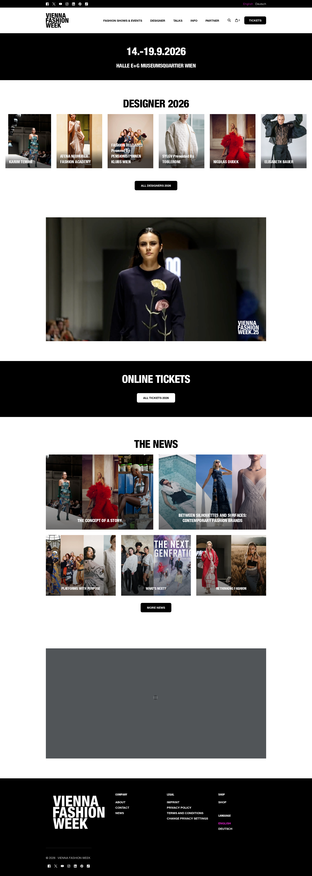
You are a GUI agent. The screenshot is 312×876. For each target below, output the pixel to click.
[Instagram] (67, 3)
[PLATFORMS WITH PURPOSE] (81, 565)
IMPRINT (173, 802)
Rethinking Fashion (231, 588)
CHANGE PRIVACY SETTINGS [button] (187, 818)
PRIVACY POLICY (179, 807)
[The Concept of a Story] (99, 492)
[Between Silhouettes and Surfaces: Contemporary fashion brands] (212, 492)
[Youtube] (60, 3)
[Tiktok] (86, 3)
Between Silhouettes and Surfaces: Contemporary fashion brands (212, 518)
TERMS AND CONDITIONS (185, 813)
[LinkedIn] (73, 3)
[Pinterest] (80, 3)
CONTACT (122, 807)
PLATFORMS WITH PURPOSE (80, 588)
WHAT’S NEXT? (156, 588)
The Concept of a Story (99, 520)
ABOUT (120, 802)
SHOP (222, 802)
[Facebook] (48, 3)
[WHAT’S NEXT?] (156, 565)
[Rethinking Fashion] (231, 565)
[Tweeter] (54, 3)
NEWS (119, 813)
